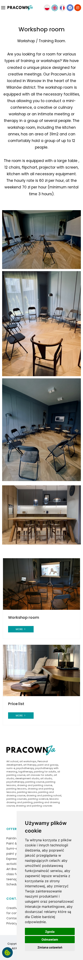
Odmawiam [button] (50, 939)
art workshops (27, 761)
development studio (27, 778)
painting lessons (16, 788)
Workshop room (23, 617)
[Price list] (41, 670)
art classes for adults (39, 775)
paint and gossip (47, 764)
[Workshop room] (41, 584)
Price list (16, 703)
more (20, 629)
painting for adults (45, 771)
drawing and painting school (43, 795)
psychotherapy (25, 768)
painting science (38, 799)
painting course (34, 782)
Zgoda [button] (49, 931)
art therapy (29, 764)
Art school (12, 761)
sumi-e (10, 768)
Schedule (13, 884)
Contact (14, 898)
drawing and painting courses (34, 805)
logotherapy (25, 771)
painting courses (16, 799)
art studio (46, 778)
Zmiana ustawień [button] (49, 947)
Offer (11, 829)
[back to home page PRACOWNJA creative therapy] (20, 8)
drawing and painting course (34, 785)
